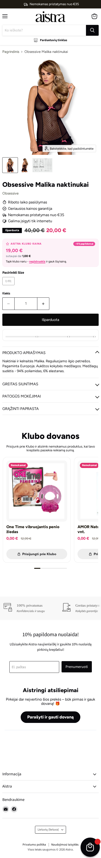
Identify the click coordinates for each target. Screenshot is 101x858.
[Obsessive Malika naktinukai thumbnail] (10, 165)
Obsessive (10, 193)
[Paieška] (92, 30)
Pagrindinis (10, 52)
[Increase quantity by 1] (43, 303)
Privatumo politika (34, 844)
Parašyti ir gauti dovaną (50, 717)
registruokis (37, 261)
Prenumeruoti (77, 666)
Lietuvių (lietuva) (48, 829)
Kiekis (6, 293)
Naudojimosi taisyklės (64, 844)
